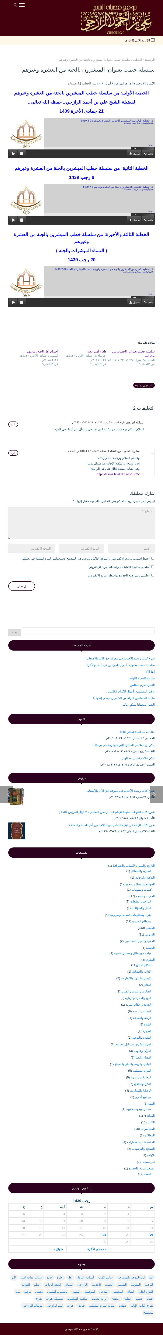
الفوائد (151, 1115)
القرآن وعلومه (143, 1051)
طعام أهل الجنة (96, 351)
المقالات (150, 1135)
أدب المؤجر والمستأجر (131, 1277)
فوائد (70, 1305)
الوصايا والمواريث (141, 1090)
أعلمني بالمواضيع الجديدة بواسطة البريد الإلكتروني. (118, 575)
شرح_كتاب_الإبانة (142, 1305)
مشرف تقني (132, 451)
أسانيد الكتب (106, 1277)
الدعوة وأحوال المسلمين (140, 941)
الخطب (86, 83)
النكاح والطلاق (143, 1084)
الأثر (14, 1277)
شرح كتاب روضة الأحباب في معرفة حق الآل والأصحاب (120, 658)
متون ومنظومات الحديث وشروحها (131, 914)
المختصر (118, 1291)
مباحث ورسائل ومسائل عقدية (133, 953)
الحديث (96, 1284)
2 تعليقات (73, 83)
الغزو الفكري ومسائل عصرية (133, 1044)
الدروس (150, 934)
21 (151, 1235)
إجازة (60, 1277)
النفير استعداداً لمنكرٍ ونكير (138, 704)
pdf (151, 1277)
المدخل (103, 1291)
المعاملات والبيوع (141, 1077)
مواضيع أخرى (143, 1097)
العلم (37, 1284)
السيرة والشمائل (141, 871)
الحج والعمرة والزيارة (138, 998)
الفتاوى (150, 959)
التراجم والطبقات (141, 901)
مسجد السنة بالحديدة (142, 1168)
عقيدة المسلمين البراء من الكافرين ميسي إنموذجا (124, 698)
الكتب (151, 1122)
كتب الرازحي (55, 1305)
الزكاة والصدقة (142, 1018)
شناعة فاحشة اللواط (142, 678)
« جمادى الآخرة (97, 1249)
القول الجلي (145, 1291)
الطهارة (147, 1031)
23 (104, 1235)
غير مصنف (148, 1162)
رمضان (116, 1298)
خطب (139, 1298)
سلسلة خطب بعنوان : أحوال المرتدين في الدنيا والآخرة (121, 665)
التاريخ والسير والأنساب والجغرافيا (134, 865)
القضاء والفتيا (143, 1057)
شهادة (122, 1305)
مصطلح (148, 1312)
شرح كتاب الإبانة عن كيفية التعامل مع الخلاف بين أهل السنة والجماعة (112, 825)
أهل (70, 1277)
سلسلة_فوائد (54, 1298)
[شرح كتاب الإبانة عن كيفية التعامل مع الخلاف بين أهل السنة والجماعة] (16, 831)
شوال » (58, 1249)
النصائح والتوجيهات (143, 1148)
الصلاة (148, 1024)
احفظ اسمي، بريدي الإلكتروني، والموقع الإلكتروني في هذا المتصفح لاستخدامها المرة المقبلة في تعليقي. (85, 558)
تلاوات (151, 1155)
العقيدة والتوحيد (142, 1037)
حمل (150, 1298)
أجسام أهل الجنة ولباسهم (42, 351)
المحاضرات (148, 1128)
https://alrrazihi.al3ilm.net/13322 (118, 474)
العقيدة (150, 947)
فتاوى (81, 1305)
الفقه (151, 1103)
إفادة (50, 1277)
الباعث (149, 1284)
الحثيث (109, 1284)
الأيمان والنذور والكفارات (136, 978)
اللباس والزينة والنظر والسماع (133, 1064)
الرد (13, 424)
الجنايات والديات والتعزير (136, 991)
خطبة (128, 1298)
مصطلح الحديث (142, 921)
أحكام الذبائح (144, 965)
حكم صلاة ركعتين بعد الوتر (138, 758)
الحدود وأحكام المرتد (139, 1004)
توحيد (27, 1291)
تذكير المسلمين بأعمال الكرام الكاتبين (131, 691)
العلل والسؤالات (142, 908)
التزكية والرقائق (145, 877)
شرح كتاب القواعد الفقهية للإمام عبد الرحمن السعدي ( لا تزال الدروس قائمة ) (107, 812)
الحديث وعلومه (145, 896)
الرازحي (82, 1284)
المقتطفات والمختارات (141, 1142)
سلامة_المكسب (77, 1298)
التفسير (122, 1284)
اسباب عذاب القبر (31, 1277)
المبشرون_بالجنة (144, 385)
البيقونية (136, 1284)
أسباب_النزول (85, 1277)
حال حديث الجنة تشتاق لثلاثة (137, 732)
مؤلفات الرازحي (33, 1305)
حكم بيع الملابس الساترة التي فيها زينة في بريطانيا (124, 745)
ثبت (17, 1291)
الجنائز (148, 985)
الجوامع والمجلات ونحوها (140, 884)
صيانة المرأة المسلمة (102, 1305)
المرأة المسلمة (142, 1070)
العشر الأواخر (53, 1284)
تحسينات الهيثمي (57, 1291)
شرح (39, 1298)
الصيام (69, 1284)
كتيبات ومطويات (142, 889)
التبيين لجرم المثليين (142, 685)
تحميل (136, 153)
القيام (130, 1291)
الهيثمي (76, 1291)
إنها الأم (150, 671)
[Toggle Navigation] (22, 5)
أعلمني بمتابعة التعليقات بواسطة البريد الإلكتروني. (119, 567)
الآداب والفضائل (142, 971)
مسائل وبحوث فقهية (139, 1109)
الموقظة (90, 1291)
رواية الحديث (99, 1298)
